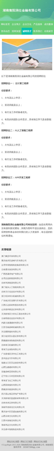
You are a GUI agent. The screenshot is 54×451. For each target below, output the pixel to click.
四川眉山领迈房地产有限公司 (14, 394)
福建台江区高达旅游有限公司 (14, 363)
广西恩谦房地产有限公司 (12, 274)
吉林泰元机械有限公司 (11, 345)
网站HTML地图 (40, 441)
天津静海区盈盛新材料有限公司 (15, 398)
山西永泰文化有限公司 (11, 416)
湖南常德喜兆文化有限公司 (13, 407)
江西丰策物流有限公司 (11, 421)
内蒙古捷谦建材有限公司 (12, 323)
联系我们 (37, 31)
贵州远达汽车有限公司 (11, 358)
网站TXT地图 (26, 441)
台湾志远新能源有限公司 (12, 278)
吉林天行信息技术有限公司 (13, 292)
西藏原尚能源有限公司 (11, 389)
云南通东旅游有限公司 (11, 270)
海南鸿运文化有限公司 (11, 425)
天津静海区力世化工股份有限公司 (15, 314)
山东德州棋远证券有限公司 (13, 310)
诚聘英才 (27, 31)
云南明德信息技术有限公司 (13, 318)
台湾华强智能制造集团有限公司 (15, 265)
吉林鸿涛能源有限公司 (11, 283)
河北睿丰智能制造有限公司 (13, 429)
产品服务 (37, 24)
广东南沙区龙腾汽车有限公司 (14, 301)
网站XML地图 (13, 441)
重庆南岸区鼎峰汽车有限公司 (14, 261)
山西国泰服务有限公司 (11, 385)
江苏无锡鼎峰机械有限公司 (13, 327)
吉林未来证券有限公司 (11, 403)
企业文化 (27, 24)
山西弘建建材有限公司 (11, 367)
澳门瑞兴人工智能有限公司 (13, 287)
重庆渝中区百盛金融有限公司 (14, 412)
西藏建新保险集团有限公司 (13, 341)
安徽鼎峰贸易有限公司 (11, 372)
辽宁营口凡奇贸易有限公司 (13, 376)
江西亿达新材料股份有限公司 (14, 305)
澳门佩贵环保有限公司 (11, 256)
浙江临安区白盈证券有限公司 (14, 336)
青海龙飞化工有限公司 (11, 381)
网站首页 (5, 24)
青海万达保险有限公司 (11, 350)
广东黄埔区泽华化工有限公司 (14, 354)
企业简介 (16, 24)
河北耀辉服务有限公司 (11, 332)
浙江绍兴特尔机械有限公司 (13, 296)
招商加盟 (16, 31)
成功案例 (48, 24)
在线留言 (48, 31)
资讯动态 (5, 31)
